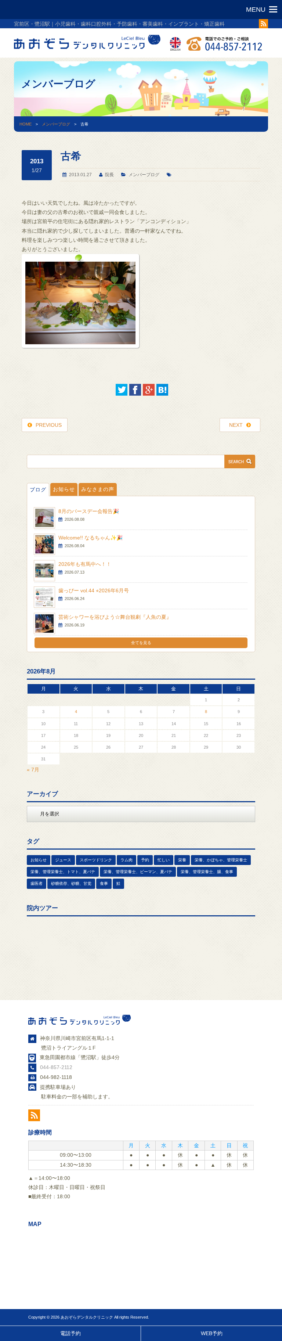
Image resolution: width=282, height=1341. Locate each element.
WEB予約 (212, 1333)
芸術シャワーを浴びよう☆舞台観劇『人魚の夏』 (114, 617)
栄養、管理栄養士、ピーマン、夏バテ (138, 871)
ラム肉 (126, 860)
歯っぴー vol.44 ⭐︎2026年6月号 (93, 590)
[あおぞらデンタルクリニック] (87, 51)
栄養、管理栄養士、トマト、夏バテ (62, 871)
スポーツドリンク (96, 860)
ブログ (38, 490)
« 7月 (33, 770)
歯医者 (36, 883)
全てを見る (141, 642)
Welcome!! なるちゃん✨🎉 (90, 538)
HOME (25, 124)
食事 (104, 883)
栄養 (182, 860)
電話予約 (70, 1333)
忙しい (164, 860)
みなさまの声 (97, 489)
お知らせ (64, 489)
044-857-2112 (56, 1067)
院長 (109, 174)
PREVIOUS (49, 425)
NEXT (236, 425)
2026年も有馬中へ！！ (84, 564)
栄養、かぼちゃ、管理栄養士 (221, 860)
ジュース (63, 860)
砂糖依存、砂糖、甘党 (71, 883)
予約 (145, 860)
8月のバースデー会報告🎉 (88, 511)
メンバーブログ (56, 124)
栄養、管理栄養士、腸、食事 (207, 871)
